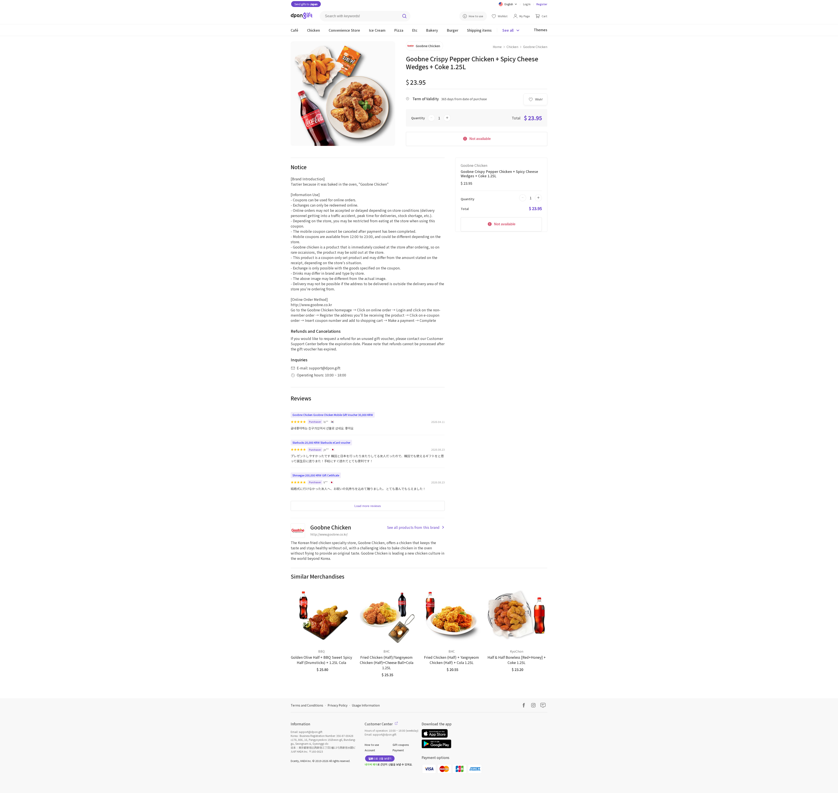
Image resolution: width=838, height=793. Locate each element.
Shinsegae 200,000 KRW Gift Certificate (315, 475)
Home (497, 47)
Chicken (512, 47)
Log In (527, 4)
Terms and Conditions (307, 705)
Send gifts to (306, 4)
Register (541, 4)
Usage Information (366, 705)
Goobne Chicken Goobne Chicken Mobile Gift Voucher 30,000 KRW (332, 415)
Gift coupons (401, 744)
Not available (480, 139)
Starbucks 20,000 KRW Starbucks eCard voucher (321, 442)
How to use (372, 744)
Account (370, 750)
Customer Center (379, 723)
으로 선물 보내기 (379, 758)
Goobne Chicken (535, 47)
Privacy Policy (337, 705)
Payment (398, 750)
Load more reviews (367, 506)
